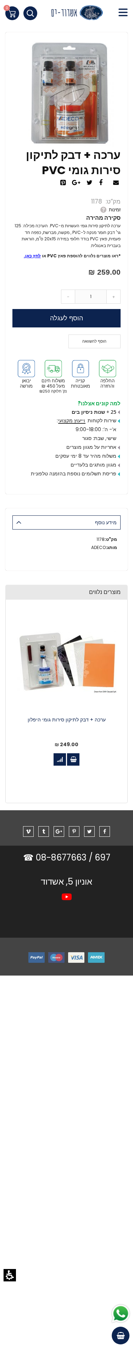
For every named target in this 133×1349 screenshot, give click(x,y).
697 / (99, 857)
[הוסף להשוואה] (60, 759)
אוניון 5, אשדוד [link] (66, 881)
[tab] (66, 522)
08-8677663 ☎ (56, 857)
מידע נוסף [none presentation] (106, 522)
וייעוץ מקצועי (71, 420)
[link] (66, 14)
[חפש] (30, 13)
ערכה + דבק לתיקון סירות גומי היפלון (67, 719)
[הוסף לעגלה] (73, 759)
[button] (10, 1275)
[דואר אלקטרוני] (117, 183)
